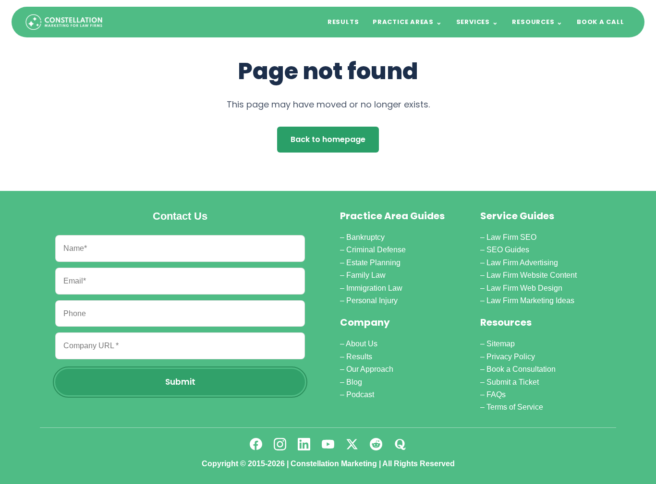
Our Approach (369, 369)
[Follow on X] (352, 444)
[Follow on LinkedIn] (304, 444)
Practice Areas (407, 22)
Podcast (360, 394)
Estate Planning (373, 263)
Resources (537, 22)
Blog (354, 382)
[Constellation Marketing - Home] (64, 22)
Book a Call (600, 21)
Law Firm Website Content (531, 275)
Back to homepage (328, 139)
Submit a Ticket (512, 382)
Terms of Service (514, 407)
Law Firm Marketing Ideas (530, 300)
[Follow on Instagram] (280, 444)
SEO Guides (507, 250)
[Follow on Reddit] (376, 444)
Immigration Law (374, 288)
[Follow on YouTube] (328, 444)
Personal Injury (372, 300)
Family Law (366, 275)
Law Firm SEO (511, 237)
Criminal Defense (376, 250)
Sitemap (500, 344)
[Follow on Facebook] (256, 444)
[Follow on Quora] (400, 444)
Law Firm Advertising (522, 263)
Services (477, 22)
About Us (361, 344)
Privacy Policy (510, 357)
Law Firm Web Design (524, 288)
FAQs (496, 394)
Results (343, 21)
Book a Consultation (521, 369)
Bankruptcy (365, 237)
